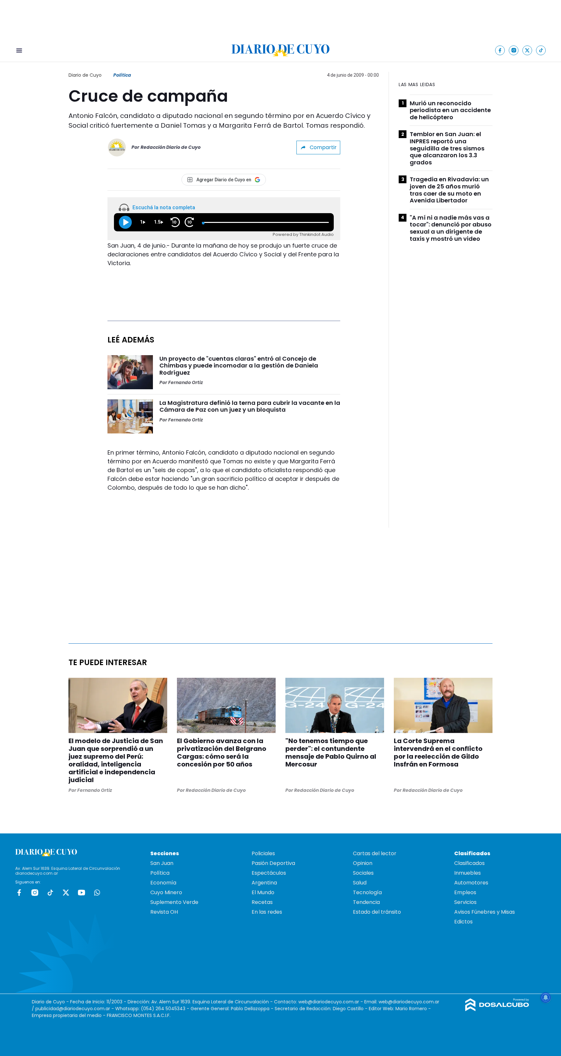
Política (122, 75)
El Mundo (263, 892)
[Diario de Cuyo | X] (527, 50)
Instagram (35, 892)
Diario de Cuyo (85, 75)
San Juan (161, 863)
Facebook (19, 892)
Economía (163, 882)
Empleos (465, 892)
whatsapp (97, 892)
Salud (360, 882)
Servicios (465, 902)
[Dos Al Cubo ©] (497, 1009)
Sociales (363, 873)
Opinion (362, 863)
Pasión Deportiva (273, 863)
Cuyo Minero (166, 892)
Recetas (262, 902)
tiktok (50, 892)
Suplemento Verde (174, 902)
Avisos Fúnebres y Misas (484, 912)
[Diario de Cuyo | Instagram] (513, 50)
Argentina (264, 882)
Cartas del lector (374, 853)
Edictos (463, 921)
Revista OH (164, 912)
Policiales (263, 853)
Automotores (471, 882)
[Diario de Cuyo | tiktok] (541, 50)
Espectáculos (269, 873)
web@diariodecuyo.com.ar (328, 1001)
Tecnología (367, 892)
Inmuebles (467, 873)
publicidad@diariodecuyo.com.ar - (75, 1008)
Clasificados (469, 863)
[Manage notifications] (546, 997)
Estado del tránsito (377, 912)
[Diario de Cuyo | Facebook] (500, 50)
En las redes (267, 912)
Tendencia (366, 902)
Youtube (81, 892)
